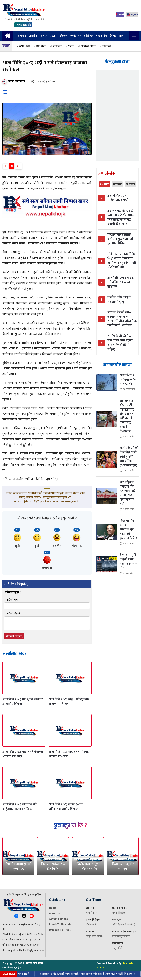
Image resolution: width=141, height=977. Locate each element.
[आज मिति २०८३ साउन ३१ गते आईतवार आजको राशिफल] (23, 783)
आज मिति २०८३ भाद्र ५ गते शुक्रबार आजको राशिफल (69, 702)
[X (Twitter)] (24, 916)
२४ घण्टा (104, 184)
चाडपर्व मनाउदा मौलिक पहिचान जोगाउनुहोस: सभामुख (123, 864)
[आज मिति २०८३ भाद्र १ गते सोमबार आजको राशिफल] (70, 730)
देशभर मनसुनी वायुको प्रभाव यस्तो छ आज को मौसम (129, 561)
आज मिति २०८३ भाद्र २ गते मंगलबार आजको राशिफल (23, 754)
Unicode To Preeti (60, 930)
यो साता (117, 184)
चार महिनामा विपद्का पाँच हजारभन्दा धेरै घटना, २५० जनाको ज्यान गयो (127, 493)
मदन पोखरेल (118, 913)
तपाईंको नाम (12, 600)
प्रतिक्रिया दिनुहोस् (14, 636)
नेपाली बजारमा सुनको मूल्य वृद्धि (18, 866)
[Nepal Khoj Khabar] (23, 10)
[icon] (7, 37)
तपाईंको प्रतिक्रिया (15, 614)
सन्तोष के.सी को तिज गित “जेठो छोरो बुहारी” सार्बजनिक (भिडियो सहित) (129, 457)
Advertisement (58, 919)
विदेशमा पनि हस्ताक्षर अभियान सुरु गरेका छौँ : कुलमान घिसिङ (120, 239)
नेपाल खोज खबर (16, 81)
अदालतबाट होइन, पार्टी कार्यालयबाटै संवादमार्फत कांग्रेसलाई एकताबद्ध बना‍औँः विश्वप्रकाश (121, 217)
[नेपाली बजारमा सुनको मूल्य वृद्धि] (18, 856)
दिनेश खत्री (91, 924)
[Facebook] (16, 916)
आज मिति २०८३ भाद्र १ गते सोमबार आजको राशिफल (69, 754)
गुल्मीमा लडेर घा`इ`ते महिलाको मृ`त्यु (119, 299)
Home (52, 907)
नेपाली (121, 14)
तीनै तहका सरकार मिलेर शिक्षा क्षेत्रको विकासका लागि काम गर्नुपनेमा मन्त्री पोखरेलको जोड (121, 261)
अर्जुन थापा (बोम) (94, 936)
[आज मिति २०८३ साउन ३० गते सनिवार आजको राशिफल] (70, 783)
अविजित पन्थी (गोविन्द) (123, 924)
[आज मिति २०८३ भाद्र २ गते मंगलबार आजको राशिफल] (23, 730)
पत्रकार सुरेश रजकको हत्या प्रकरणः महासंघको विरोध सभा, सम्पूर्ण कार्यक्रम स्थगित (88, 861)
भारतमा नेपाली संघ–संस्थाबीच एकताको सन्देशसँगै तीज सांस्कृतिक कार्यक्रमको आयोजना (122, 319)
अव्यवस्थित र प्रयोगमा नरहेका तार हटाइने (119, 198)
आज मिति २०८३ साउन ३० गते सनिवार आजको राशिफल (66, 807)
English (134, 14)
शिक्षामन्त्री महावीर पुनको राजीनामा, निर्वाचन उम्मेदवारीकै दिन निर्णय (53, 861)
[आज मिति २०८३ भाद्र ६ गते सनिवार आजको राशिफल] (23, 678)
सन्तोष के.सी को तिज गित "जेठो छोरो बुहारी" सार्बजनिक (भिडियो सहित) (120, 343)
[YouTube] (32, 916)
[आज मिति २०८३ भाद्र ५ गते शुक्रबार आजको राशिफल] (70, 678)
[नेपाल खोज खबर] (5, 81)
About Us (55, 913)
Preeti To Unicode (60, 924)
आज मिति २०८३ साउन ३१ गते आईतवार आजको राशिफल (19, 807)
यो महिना (130, 184)
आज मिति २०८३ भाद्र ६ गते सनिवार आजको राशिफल (22, 702)
